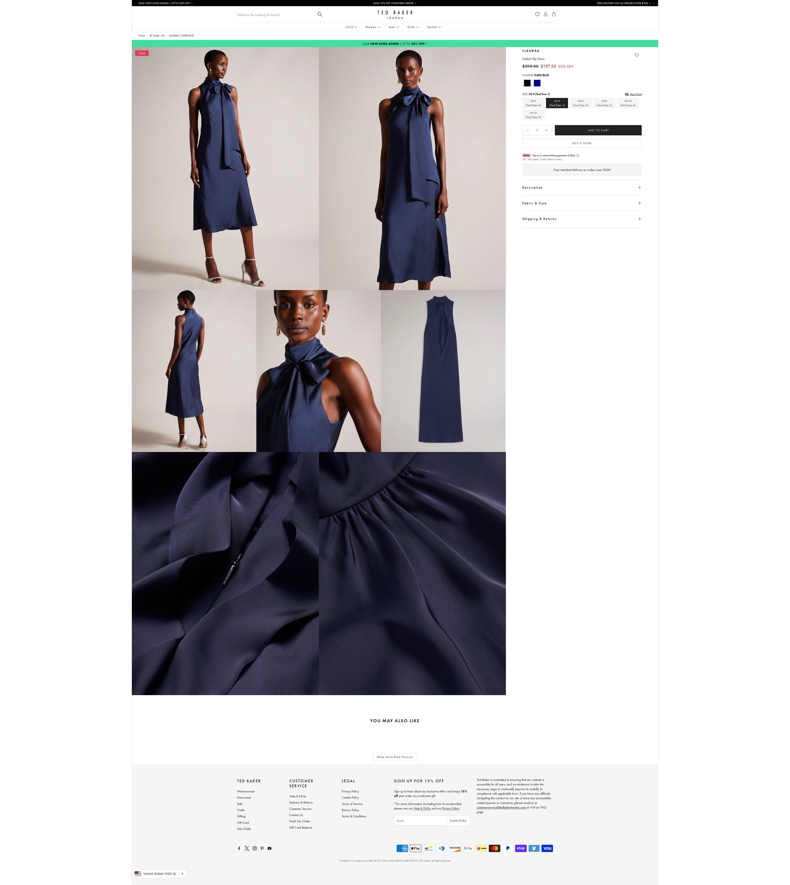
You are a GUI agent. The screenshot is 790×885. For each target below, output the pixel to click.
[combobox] (275, 15)
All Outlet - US (156, 35)
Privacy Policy (450, 808)
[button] (582, 187)
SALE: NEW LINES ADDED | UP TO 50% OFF (164, 3)
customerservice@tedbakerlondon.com (502, 807)
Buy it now (582, 143)
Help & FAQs (422, 808)
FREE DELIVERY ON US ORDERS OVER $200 (622, 3)
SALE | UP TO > (395, 44)
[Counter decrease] (527, 130)
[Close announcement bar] (654, 3)
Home (141, 35)
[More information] (577, 155)
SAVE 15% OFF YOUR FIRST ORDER (393, 3)
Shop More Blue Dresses (395, 757)
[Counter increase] (546, 130)
